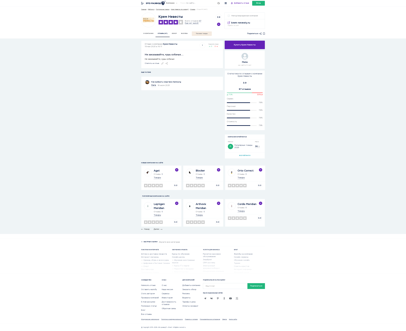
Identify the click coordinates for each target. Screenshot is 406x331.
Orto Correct (246, 170)
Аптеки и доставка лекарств (154, 254)
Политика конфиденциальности (172, 319)
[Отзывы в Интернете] (155, 3)
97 (200, 21)
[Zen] (224, 298)
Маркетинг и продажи (184, 269)
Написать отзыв (148, 285)
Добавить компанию (191, 285)
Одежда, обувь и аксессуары (156, 260)
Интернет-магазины (150, 257)
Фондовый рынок (241, 272)
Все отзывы (146, 314)
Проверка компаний (150, 298)
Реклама (186, 294)
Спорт (146, 266)
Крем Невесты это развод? (180, 9)
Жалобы (184, 33)
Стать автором (148, 294)
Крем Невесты (170, 44)
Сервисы (165, 294)
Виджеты (186, 298)
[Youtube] (230, 298)
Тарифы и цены (189, 302)
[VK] (211, 298)
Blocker (200, 170)
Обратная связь (169, 309)
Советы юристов (241, 266)
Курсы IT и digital (181, 266)
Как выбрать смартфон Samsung (166, 82)
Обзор (174, 33)
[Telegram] (205, 298)
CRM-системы (209, 263)
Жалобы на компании (243, 254)
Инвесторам (167, 298)
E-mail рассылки (148, 302)
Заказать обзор (189, 289)
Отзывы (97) (162, 33)
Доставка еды (147, 269)
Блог (143, 310)
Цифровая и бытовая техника (156, 263)
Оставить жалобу (149, 289)
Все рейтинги (244, 155)
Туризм (237, 263)
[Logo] (148, 20)
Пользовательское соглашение (210, 319)
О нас (164, 285)
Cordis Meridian (247, 204)
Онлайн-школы (178, 257)
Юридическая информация (150, 319)
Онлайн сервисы (241, 257)
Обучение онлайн (242, 260)
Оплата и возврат (190, 306)
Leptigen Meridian (159, 206)
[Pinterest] (218, 298)
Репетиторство (181, 272)
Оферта (224, 319)
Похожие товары (202, 33)
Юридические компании (213, 271)
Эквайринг (207, 260)
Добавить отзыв (241, 3)
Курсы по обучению (181, 254)
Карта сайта (233, 319)
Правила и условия (191, 319)
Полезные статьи (149, 306)
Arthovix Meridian (201, 206)
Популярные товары (162, 9)
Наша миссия (167, 289)
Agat (157, 170)
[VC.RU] (237, 298)
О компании (148, 33)
